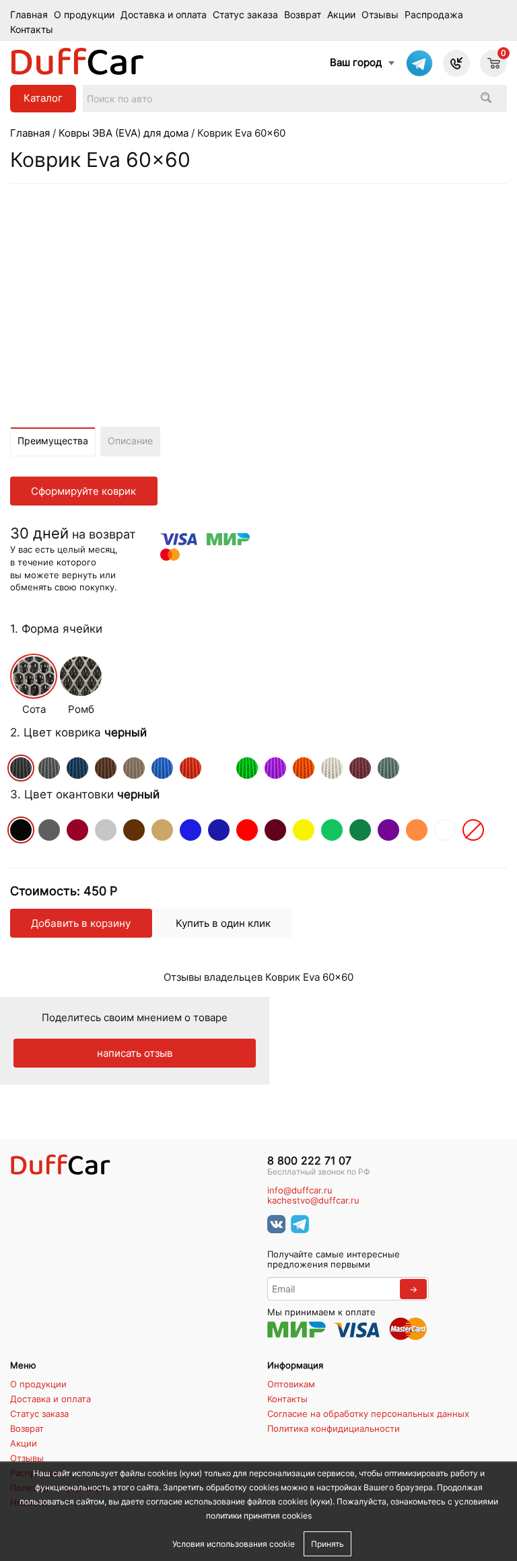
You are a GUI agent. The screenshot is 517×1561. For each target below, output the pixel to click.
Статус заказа (245, 14)
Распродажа (434, 14)
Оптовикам (291, 1384)
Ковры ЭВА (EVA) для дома (123, 133)
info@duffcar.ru (300, 1190)
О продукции (84, 14)
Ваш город (356, 62)
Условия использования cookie (233, 1544)
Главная (29, 14)
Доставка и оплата (163, 14)
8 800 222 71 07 (309, 1160)
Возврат (302, 14)
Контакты (31, 29)
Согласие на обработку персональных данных (368, 1413)
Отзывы (380, 14)
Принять (327, 1544)
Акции (341, 14)
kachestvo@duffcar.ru (313, 1200)
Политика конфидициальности (333, 1428)
